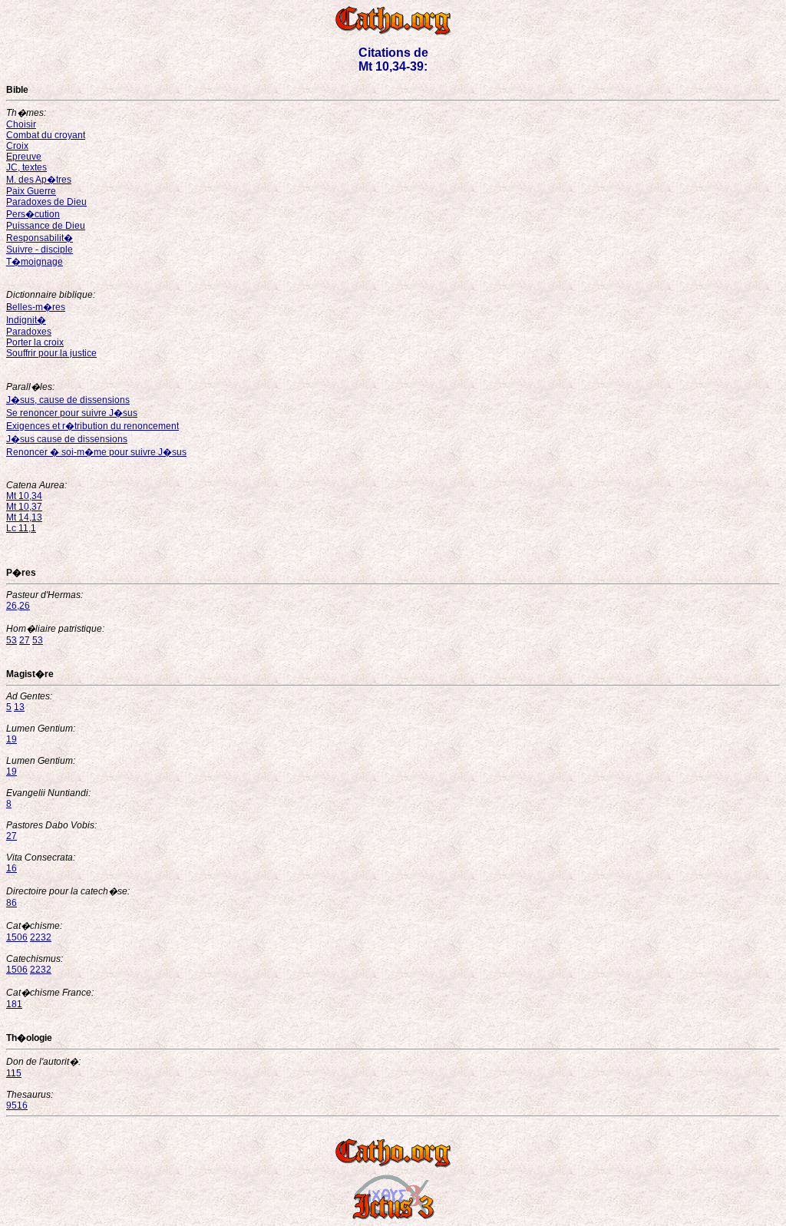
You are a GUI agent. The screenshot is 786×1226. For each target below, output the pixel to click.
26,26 (18, 605)
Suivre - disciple (39, 249)
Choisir (21, 124)
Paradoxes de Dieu (46, 202)
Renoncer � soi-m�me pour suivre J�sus (96, 452)
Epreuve (23, 156)
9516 (17, 1105)
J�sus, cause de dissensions (68, 400)
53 (11, 640)
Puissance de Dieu (45, 225)
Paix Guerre (31, 191)
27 (24, 640)
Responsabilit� (39, 238)
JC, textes (26, 167)
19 (11, 739)
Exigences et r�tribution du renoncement (92, 426)
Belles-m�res (35, 307)
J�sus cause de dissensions (66, 439)
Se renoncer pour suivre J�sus (71, 413)
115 (13, 1073)
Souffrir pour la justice (51, 353)
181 (14, 1004)
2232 (40, 937)
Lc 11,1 (21, 528)
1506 (17, 937)
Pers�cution (33, 214)
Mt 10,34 (24, 496)
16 (11, 868)
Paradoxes (28, 331)
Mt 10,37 (24, 506)
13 (19, 707)
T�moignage (34, 261)
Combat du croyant (45, 135)
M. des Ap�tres (38, 179)
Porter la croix (35, 342)
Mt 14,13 (24, 517)
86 (11, 902)
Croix (17, 145)
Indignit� (26, 320)
